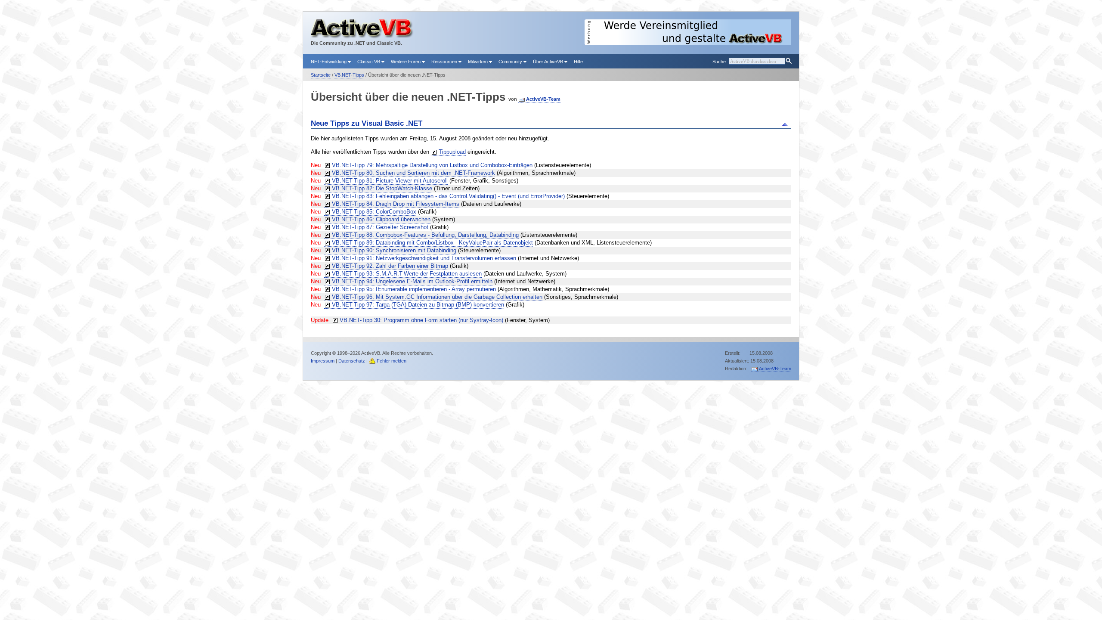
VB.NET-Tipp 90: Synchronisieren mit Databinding (394, 250)
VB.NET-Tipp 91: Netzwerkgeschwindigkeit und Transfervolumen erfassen (424, 258)
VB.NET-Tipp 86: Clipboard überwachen (381, 219)
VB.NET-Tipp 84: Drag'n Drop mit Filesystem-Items (395, 204)
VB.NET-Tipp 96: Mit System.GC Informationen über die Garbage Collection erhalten (437, 297)
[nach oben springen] (786, 123)
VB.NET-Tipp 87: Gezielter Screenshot (380, 227)
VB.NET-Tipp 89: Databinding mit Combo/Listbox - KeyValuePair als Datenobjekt (432, 242)
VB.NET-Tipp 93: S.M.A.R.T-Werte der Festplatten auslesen (407, 273)
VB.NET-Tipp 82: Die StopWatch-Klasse (382, 188)
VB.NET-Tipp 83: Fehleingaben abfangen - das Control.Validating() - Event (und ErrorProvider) (448, 196)
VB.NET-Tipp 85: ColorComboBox (374, 211)
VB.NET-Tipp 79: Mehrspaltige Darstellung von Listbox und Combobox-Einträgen (432, 165)
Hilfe (578, 61)
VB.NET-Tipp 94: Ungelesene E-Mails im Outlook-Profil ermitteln (412, 281)
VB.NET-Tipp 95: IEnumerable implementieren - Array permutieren (414, 289)
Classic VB (369, 61)
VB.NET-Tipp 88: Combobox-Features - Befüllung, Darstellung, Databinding (425, 235)
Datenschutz (351, 360)
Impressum (322, 360)
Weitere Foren (406, 61)
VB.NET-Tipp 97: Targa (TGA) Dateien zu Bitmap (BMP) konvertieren (418, 304)
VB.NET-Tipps (349, 75)
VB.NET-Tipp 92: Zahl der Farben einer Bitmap (390, 266)
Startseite (321, 75)
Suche (719, 61)
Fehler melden (391, 360)
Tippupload (452, 152)
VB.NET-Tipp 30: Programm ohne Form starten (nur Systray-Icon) (421, 320)
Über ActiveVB (548, 61)
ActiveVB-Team (543, 99)
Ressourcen (444, 61)
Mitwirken (478, 61)
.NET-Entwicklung (329, 61)
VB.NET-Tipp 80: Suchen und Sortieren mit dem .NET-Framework (413, 173)
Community (510, 61)
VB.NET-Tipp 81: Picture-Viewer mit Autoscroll (390, 180)
